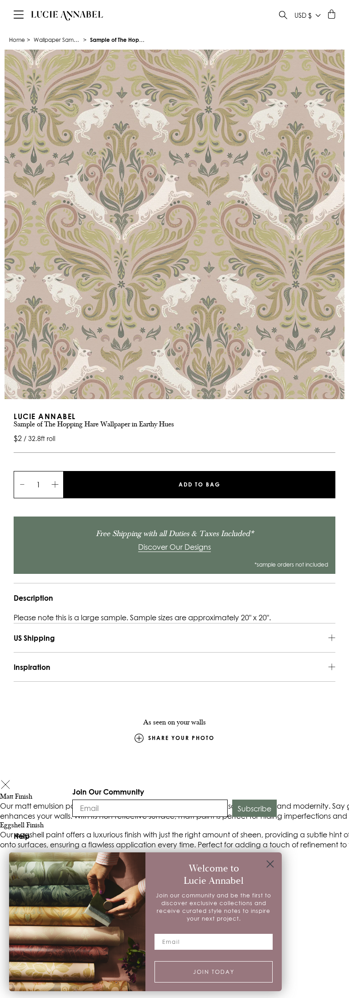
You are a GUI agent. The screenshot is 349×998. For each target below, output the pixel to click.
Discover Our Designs (174, 547)
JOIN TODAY (213, 972)
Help (22, 836)
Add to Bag (199, 484)
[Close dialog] (270, 864)
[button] (5, 785)
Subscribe (254, 809)
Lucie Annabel (45, 416)
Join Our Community (108, 791)
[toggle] (283, 16)
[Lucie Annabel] (67, 15)
